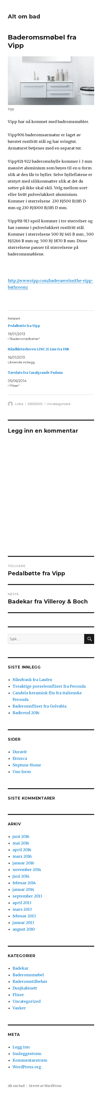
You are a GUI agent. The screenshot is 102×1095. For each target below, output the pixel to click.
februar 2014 (24, 882)
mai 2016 (21, 843)
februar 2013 (24, 916)
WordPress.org (27, 1066)
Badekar (20, 968)
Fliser (18, 994)
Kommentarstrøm (30, 1060)
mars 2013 (22, 909)
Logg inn (21, 1047)
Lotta (19, 404)
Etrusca (20, 758)
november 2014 (27, 869)
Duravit (20, 751)
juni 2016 (21, 836)
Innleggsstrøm (27, 1053)
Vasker (19, 1008)
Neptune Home (27, 765)
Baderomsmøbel (28, 974)
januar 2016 (23, 863)
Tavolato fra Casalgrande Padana (35, 373)
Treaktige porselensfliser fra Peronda (49, 686)
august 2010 (24, 929)
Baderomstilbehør (30, 981)
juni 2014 (21, 876)
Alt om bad (24, 16)
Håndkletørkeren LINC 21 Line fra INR (38, 349)
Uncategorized (58, 404)
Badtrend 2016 (26, 712)
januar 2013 (23, 922)
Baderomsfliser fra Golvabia (39, 706)
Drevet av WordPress (45, 1086)
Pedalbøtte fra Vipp (24, 326)
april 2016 (22, 849)
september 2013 (27, 896)
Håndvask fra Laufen (32, 679)
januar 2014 (23, 889)
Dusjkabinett (25, 988)
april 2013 (22, 902)
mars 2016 (22, 856)
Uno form (22, 771)
